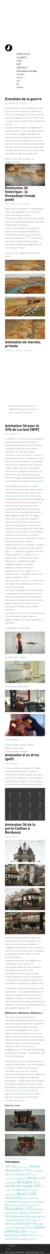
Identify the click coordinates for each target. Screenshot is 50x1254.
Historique (14, 1205)
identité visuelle (30, 1205)
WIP (35, 1239)
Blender (35, 1178)
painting (11, 1223)
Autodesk (11, 455)
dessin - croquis (24, 350)
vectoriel (11, 1238)
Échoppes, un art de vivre (20, 1090)
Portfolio (23, 54)
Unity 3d (32, 778)
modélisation (19, 1216)
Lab (19, 60)
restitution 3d (24, 1227)
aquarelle (20, 1178)
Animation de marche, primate (23, 344)
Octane (24, 1220)
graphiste (29, 1201)
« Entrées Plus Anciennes (16, 1158)
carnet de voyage (22, 1185)
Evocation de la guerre (23, 99)
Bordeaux (11, 1182)
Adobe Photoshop (22, 1168)
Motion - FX (25, 103)
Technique (31, 1231)
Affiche (34, 1171)
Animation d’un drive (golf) (22, 757)
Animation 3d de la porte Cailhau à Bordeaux (20, 828)
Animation (14, 103)
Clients (22, 57)
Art (19, 64)
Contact (22, 67)
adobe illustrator (22, 1167)
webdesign (25, 1239)
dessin (26, 1193)
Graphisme (13, 1201)
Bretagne (28, 1182)
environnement (30, 1198)
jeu (14, 1213)
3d (6, 103)
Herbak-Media (37, 481)
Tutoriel (38, 1235)
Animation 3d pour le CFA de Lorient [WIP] (22, 427)
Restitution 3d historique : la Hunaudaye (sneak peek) (20, 194)
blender (29, 455)
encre (13, 1197)
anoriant (34, 1175)
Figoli (17, 1071)
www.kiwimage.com (35, 1252)
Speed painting (25, 1228)
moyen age (37, 1216)
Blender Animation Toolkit (17, 496)
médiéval (11, 1220)
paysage (26, 1223)
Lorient (27, 1212)
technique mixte (19, 1235)
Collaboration (22, 1189)
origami (36, 1220)
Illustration (25, 204)
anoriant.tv (9, 1179)
